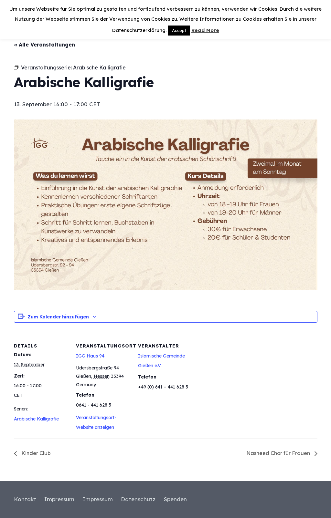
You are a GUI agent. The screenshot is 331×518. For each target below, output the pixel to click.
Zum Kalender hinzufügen (58, 317)
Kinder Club (35, 453)
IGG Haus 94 (90, 356)
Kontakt (25, 499)
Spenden (175, 499)
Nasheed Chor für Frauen (278, 453)
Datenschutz (138, 499)
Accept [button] (179, 30)
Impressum (59, 499)
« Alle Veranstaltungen (44, 44)
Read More (205, 30)
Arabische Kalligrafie (36, 419)
